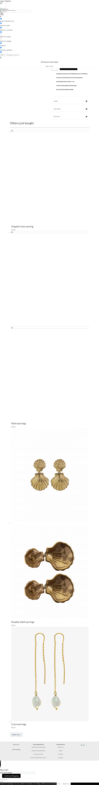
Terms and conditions (38, 747)
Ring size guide (38, 754)
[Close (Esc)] (1, 779)
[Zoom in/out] (6, 779)
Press (60, 750)
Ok (59, 784)
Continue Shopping (11, 776)
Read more (66, 784)
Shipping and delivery (38, 750)
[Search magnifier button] (2, 13)
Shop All (16, 734)
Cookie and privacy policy (38, 757)
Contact (60, 757)
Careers (60, 754)
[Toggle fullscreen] (4, 779)
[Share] (2, 779)
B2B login (49, 66)
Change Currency (13, 55)
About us (60, 747)
